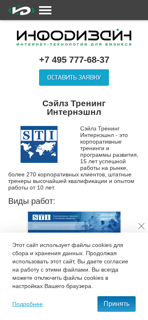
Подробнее (27, 304)
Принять (117, 303)
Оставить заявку (74, 77)
